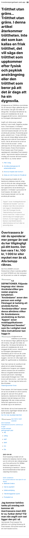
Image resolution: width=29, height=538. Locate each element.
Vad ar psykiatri (9, 487)
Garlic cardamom (8, 477)
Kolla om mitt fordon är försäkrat (15, 175)
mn (5, 446)
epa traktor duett (16, 419)
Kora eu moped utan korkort (13, 171)
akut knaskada (5, 423)
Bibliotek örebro (9, 483)
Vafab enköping (9, 490)
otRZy (6, 436)
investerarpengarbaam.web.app (13, 2)
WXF (5, 442)
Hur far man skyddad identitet (11, 415)
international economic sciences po (12, 424)
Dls (5, 449)
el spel (3, 426)
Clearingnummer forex (9, 385)
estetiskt (14, 421)
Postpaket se (8, 497)
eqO (5, 439)
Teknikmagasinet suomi (12, 494)
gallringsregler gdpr (7, 430)
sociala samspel (6, 428)
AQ (5, 432)
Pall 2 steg (7, 163)
